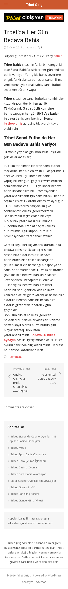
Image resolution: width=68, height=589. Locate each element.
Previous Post (21, 380)
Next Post (47, 376)
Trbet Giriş (34, 5)
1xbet (39, 518)
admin (30, 47)
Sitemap (41, 582)
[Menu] (5, 5)
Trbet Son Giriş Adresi (24, 494)
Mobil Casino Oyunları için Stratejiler (33, 480)
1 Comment (14, 356)
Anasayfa (27, 582)
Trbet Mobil (18, 447)
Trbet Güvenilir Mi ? (23, 487)
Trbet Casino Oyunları (24, 467)
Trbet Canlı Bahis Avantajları (28, 474)
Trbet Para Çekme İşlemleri (28, 461)
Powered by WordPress (47, 575)
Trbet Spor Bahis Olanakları (28, 454)
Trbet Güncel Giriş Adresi (26, 500)
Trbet (60, 548)
